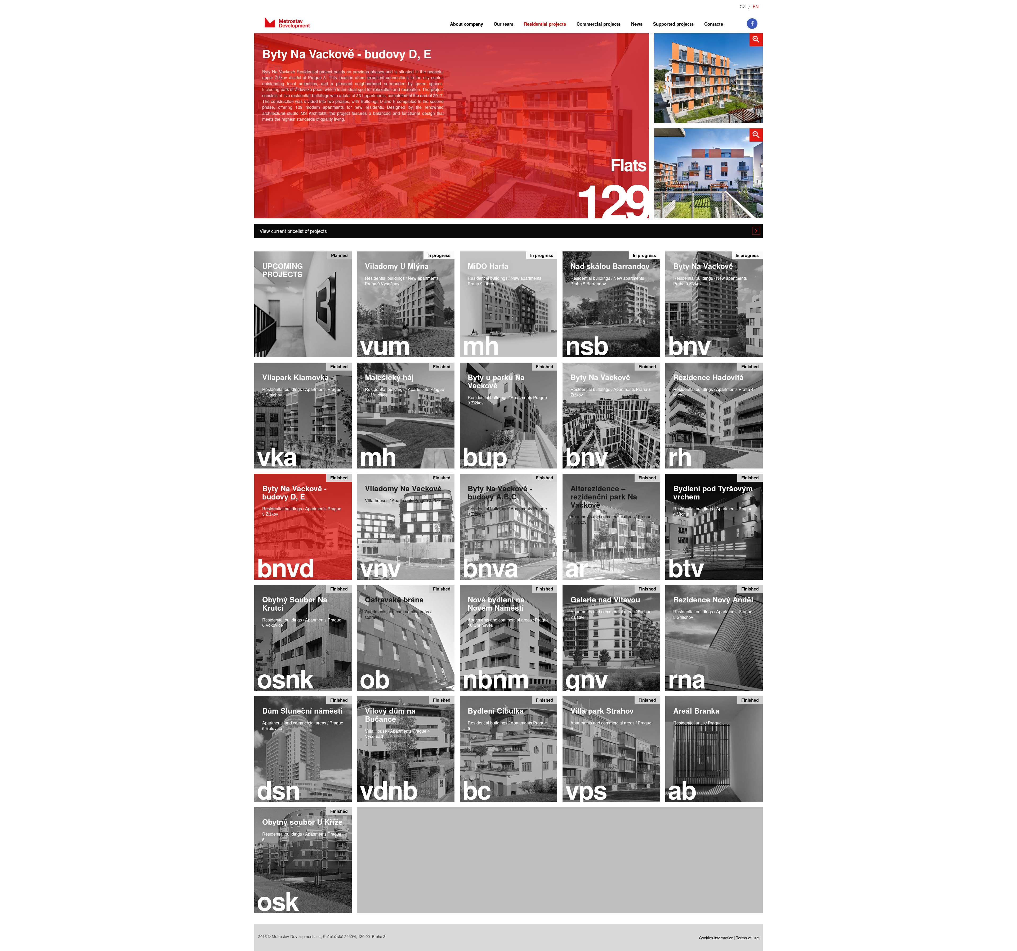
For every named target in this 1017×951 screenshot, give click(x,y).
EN (756, 6)
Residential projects (545, 24)
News (637, 24)
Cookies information (716, 937)
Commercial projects (599, 24)
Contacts (713, 24)
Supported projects (673, 24)
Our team (503, 24)
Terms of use (747, 937)
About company (466, 24)
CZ (743, 6)
